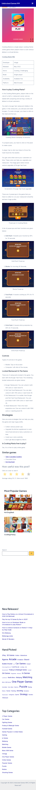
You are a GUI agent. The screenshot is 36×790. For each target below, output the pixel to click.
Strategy (24, 694)
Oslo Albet (10, 687)
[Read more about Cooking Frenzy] (18, 524)
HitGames (19, 673)
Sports (17, 694)
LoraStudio (4, 677)
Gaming (4, 735)
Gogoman (13, 673)
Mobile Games (6, 747)
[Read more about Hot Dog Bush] (18, 502)
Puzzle (23, 686)
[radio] (4, 474)
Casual (28, 664)
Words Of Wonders (8, 639)
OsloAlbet (4, 687)
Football (29, 670)
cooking (22, 667)
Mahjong (19, 677)
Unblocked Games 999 (11, 3)
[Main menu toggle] (32, 3)
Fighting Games (7, 722)
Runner (8, 691)
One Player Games (22, 681)
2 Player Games (7, 716)
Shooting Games (7, 772)
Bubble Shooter (7, 664)
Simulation (26, 691)
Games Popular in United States (12, 732)
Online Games (6, 760)
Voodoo (30, 694)
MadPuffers (11, 677)
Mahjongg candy (7, 636)
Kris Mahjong (6, 633)
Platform (16, 687)
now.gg (4, 754)
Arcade (12, 659)
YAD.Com (5, 698)
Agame (5, 659)
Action (17, 655)
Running (13, 691)
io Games (26, 673)
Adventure (23, 655)
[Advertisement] (18, 581)
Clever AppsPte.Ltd (6, 667)
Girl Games (6, 673)
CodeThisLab (15, 667)
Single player (5, 694)
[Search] (31, 553)
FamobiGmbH (5, 670)
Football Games (7, 729)
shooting (20, 691)
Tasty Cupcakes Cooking (13, 457)
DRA (26, 667)
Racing (30, 687)
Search (4, 550)
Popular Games (7, 763)
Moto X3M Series (6, 682)
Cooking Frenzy (10, 535)
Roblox (4, 691)
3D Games (10, 655)
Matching (27, 677)
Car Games (21, 663)
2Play (4, 655)
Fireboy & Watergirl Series (18, 670)
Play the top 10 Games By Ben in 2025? (15, 619)
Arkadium (20, 659)
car (14, 664)
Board (26, 659)
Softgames (11, 694)
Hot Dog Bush (10, 462)
